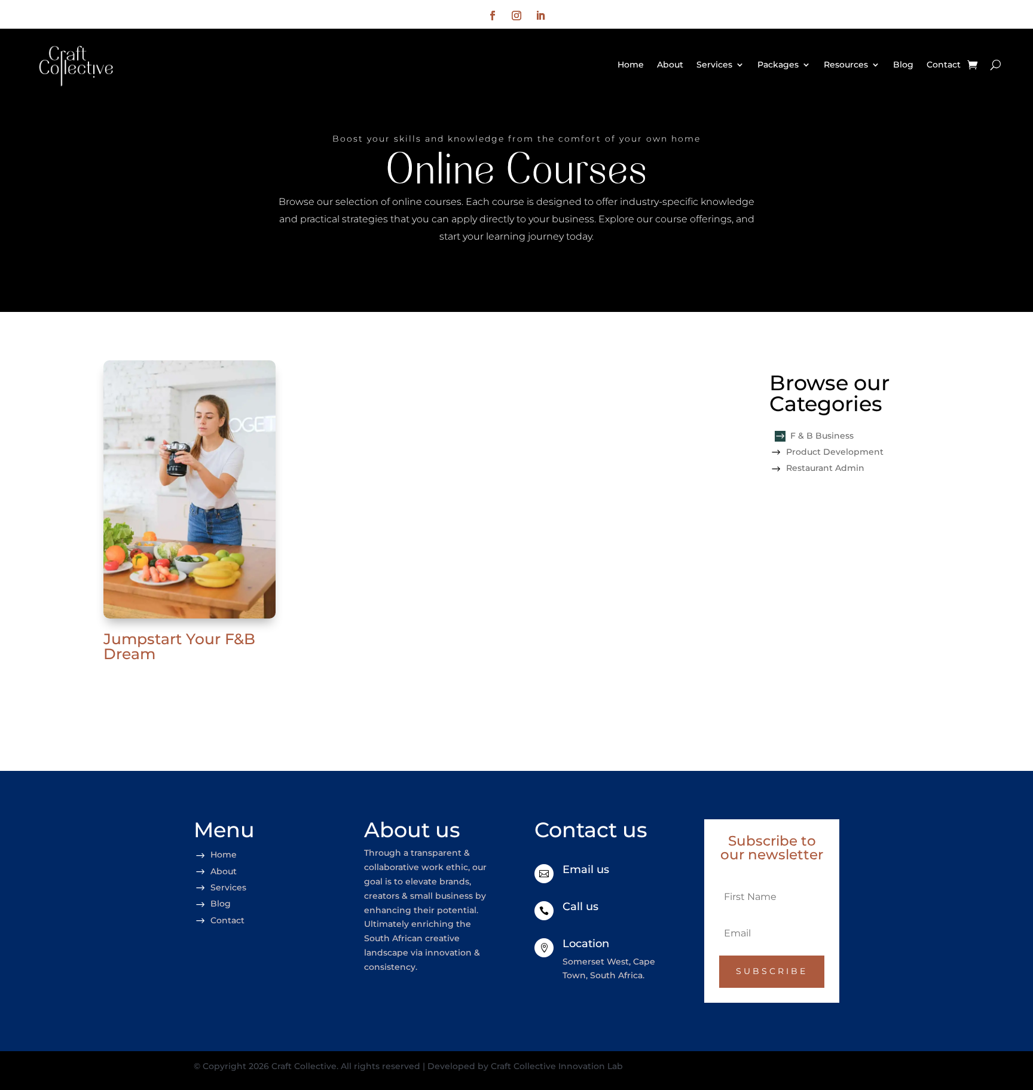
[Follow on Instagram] (516, 15)
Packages (778, 64)
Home (631, 64)
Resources (846, 64)
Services (714, 64)
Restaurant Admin (825, 468)
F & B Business (822, 435)
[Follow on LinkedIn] (540, 15)
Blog (903, 64)
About (670, 64)
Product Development (835, 451)
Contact (944, 64)
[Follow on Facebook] (492, 15)
